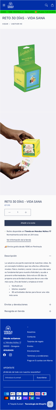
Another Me (16, 24)
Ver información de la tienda (19, 240)
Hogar (5, 24)
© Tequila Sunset (15, 404)
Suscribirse (42, 377)
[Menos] (9, 212)
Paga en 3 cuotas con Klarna (40, 360)
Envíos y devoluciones (15, 304)
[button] (4, 5)
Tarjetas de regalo (35, 341)
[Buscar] (46, 5)
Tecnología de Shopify (35, 404)
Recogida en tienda (14, 311)
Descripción (10, 256)
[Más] (26, 212)
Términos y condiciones (37, 356)
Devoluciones (33, 351)
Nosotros (31, 332)
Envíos (30, 346)
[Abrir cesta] (52, 5)
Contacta (31, 337)
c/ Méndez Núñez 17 (12, 342)
